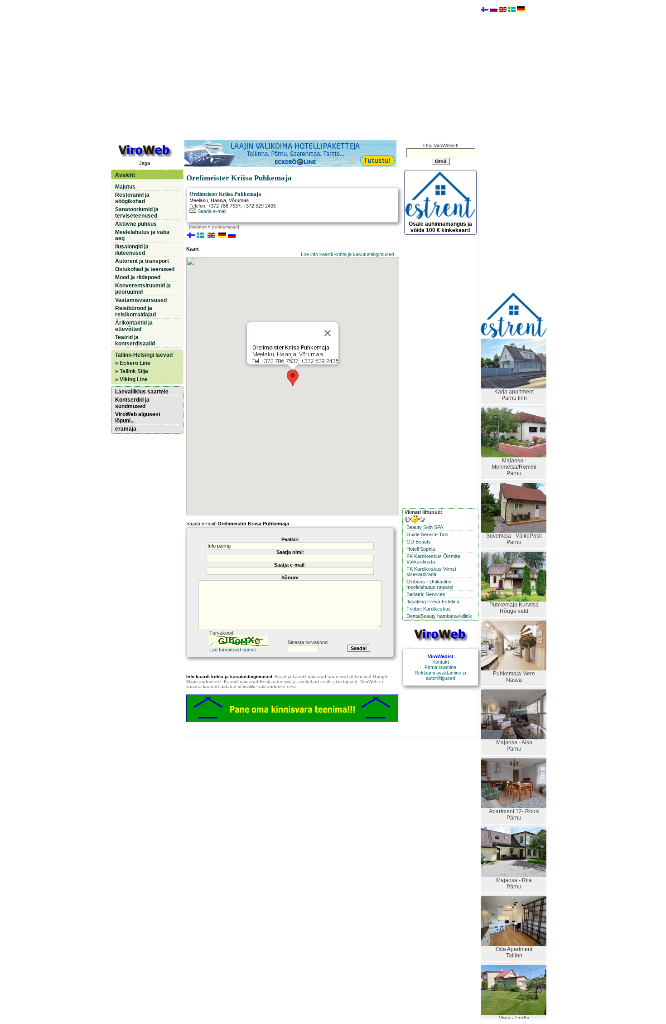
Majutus (125, 187)
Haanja (218, 200)
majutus (198, 226)
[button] (293, 377)
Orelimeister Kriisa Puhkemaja (225, 194)
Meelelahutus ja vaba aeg (142, 235)
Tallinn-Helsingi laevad (144, 355)
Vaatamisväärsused (141, 300)
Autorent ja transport (142, 261)
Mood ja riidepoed (137, 277)
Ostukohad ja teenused (144, 269)
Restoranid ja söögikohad (132, 198)
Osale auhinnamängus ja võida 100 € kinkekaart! (440, 227)
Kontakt (440, 662)
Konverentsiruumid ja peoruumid (143, 288)
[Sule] (327, 333)
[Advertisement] (294, 69)
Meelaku (198, 200)
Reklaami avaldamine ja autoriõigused (440, 675)
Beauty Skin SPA (424, 527)
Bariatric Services (425, 594)
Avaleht (125, 175)
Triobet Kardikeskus (428, 608)
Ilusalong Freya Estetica (432, 601)
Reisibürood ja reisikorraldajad (135, 311)
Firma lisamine (440, 667)
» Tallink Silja (131, 371)
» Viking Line (131, 379)
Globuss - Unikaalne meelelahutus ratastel (429, 584)
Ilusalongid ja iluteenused (132, 249)
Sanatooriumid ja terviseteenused (137, 212)
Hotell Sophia (420, 549)
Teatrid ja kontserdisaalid (135, 340)
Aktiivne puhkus (136, 224)
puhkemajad (225, 226)
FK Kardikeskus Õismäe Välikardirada (433, 558)
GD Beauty (418, 541)
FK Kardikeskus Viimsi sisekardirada (431, 571)
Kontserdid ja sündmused (132, 403)
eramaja (125, 429)
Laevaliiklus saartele (142, 391)
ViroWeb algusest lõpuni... (137, 417)
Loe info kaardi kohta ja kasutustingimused (347, 254)
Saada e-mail (211, 211)
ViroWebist (441, 656)
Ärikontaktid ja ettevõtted (134, 326)
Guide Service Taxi (427, 534)
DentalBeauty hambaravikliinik (439, 616)
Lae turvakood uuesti (232, 649)
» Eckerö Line (132, 363)
